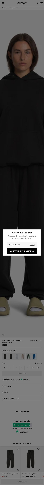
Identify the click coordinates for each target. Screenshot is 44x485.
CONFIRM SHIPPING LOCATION (22, 251)
